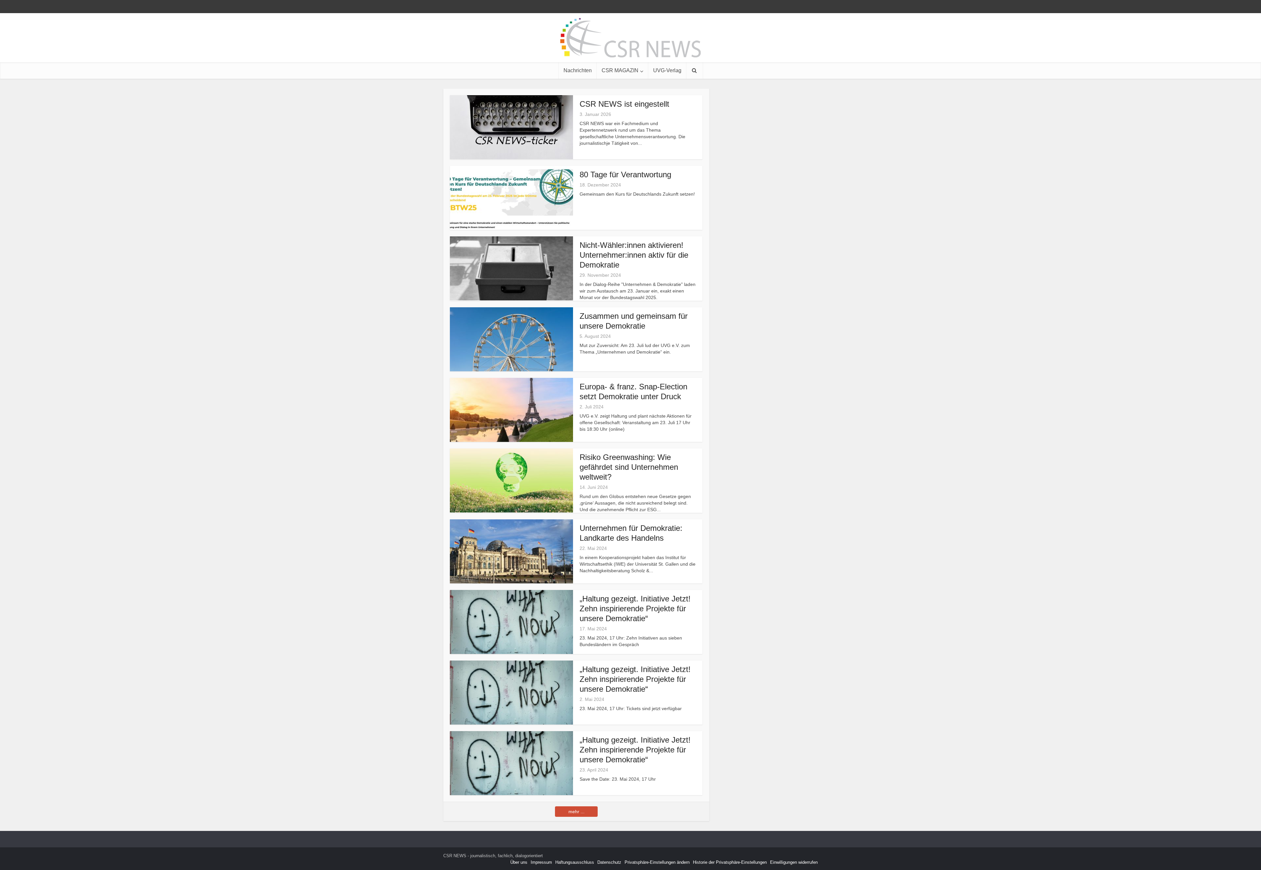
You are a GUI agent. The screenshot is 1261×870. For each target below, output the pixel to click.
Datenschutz (609, 862)
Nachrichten (578, 70)
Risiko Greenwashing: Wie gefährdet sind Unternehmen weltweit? (629, 467)
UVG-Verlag (667, 70)
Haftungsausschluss (574, 862)
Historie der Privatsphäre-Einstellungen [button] (730, 862)
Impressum (541, 862)
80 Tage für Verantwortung (625, 174)
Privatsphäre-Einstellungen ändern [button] (657, 862)
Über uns (518, 862)
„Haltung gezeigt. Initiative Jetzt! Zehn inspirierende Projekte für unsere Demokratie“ (635, 608)
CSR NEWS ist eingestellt (624, 103)
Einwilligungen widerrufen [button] (794, 862)
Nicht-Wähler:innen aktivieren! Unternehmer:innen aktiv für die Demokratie (634, 255)
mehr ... (576, 811)
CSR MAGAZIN (620, 70)
